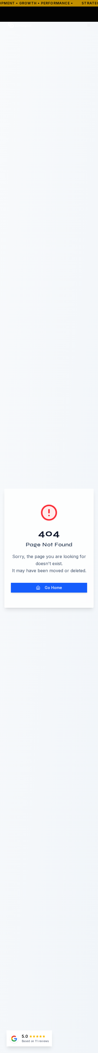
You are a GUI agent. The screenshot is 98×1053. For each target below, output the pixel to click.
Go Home (53, 587)
